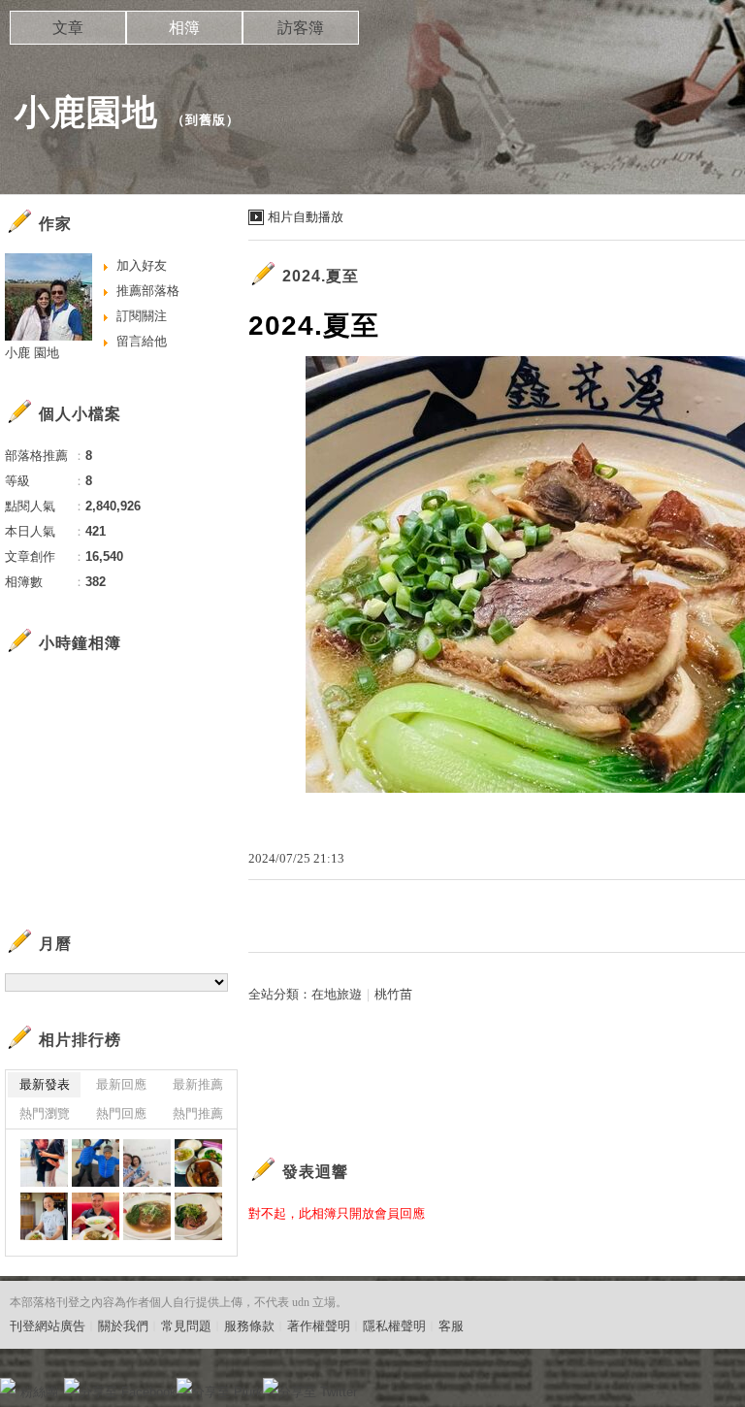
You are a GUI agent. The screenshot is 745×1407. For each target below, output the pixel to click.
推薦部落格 (147, 290)
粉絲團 (39, 1392)
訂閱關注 (141, 316)
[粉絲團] (8, 1385)
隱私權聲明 (394, 1326)
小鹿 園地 (32, 352)
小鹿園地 (86, 112)
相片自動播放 (305, 217)
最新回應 (121, 1084)
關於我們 (123, 1326)
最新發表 (44, 1084)
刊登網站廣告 (47, 1326)
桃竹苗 (393, 994)
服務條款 (249, 1326)
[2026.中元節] (44, 1163)
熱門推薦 (198, 1113)
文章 (67, 27)
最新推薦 (198, 1084)
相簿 (184, 27)
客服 (451, 1326)
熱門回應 (121, 1113)
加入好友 (141, 265)
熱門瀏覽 (44, 1113)
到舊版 (205, 120)
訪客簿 (300, 27)
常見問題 (186, 1326)
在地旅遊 (336, 994)
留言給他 (141, 341)
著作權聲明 (318, 1326)
